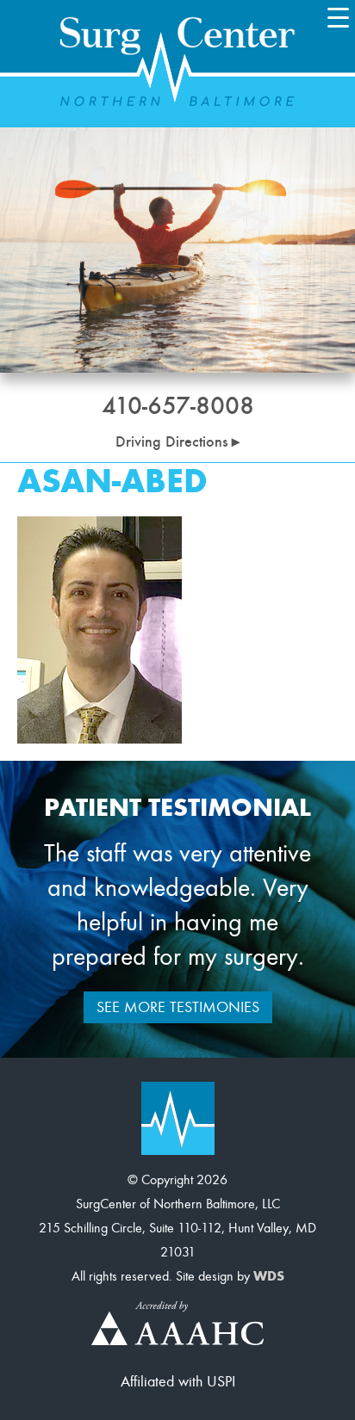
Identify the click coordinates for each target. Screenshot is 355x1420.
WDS (268, 1276)
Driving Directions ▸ (177, 441)
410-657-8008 (178, 405)
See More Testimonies (178, 1007)
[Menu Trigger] (338, 17)
